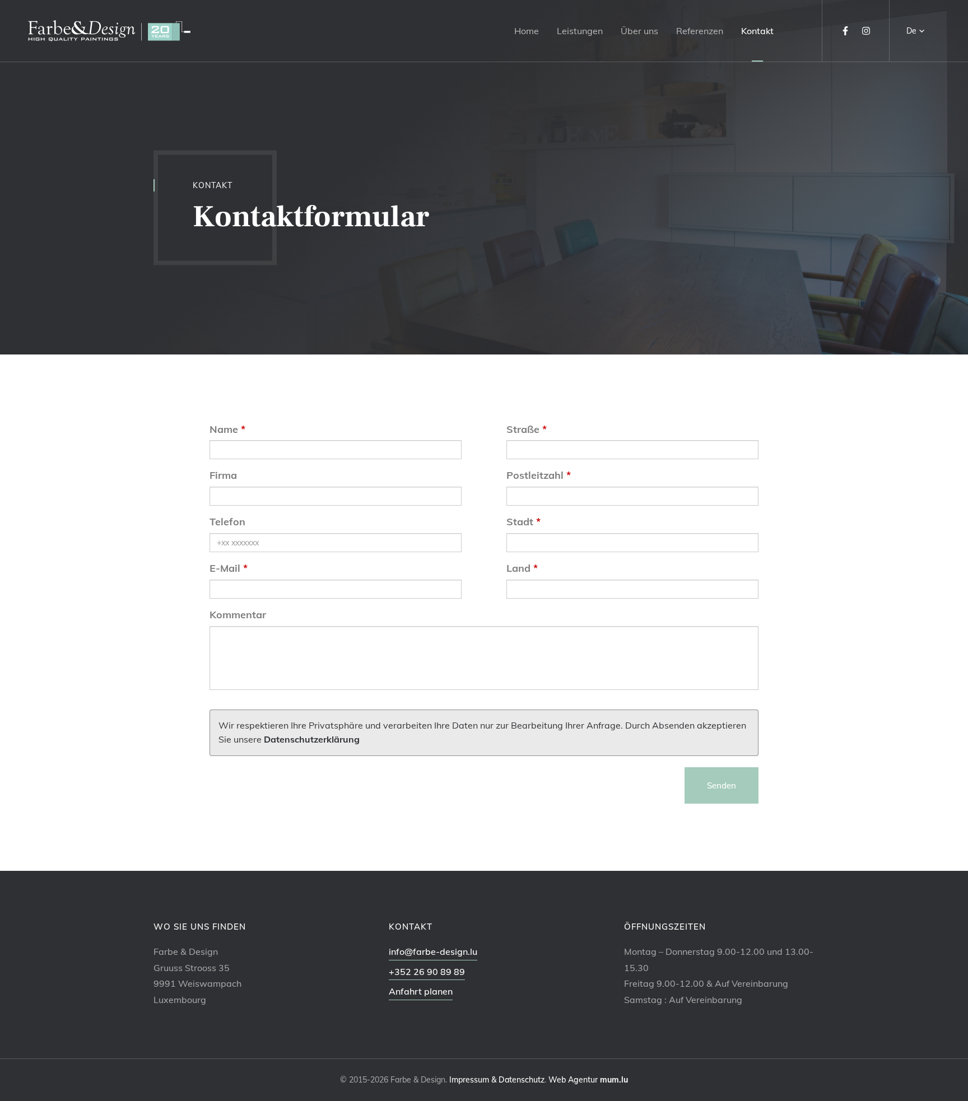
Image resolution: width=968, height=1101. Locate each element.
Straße (522, 429)
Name (224, 429)
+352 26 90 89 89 (427, 971)
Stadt (519, 521)
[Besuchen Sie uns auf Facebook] (845, 31)
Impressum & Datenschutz (496, 1080)
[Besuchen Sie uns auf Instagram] (866, 31)
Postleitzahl (535, 475)
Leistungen (580, 30)
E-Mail (225, 568)
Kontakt (757, 30)
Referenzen (699, 30)
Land (518, 568)
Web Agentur (573, 1080)
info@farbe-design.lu (433, 951)
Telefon (227, 521)
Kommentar (238, 614)
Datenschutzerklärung (312, 739)
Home (526, 30)
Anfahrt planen (421, 991)
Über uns (639, 30)
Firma (223, 475)
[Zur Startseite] (109, 31)
